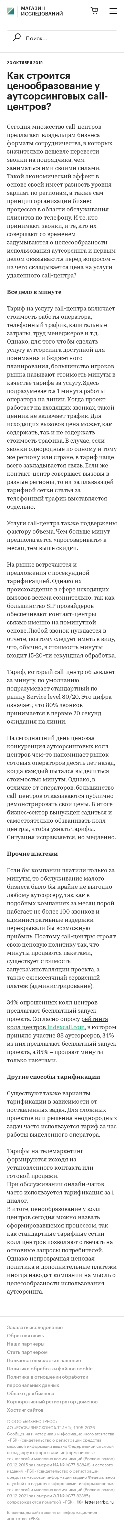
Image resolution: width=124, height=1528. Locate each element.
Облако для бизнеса (30, 1393)
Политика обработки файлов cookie (50, 1369)
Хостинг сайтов (25, 1410)
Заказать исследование (35, 1327)
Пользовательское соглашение (44, 1360)
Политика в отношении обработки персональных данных (47, 1381)
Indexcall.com (66, 1028)
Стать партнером (27, 1352)
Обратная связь (25, 1336)
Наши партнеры (25, 1344)
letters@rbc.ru (99, 1501)
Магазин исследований (42, 11)
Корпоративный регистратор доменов (52, 1402)
